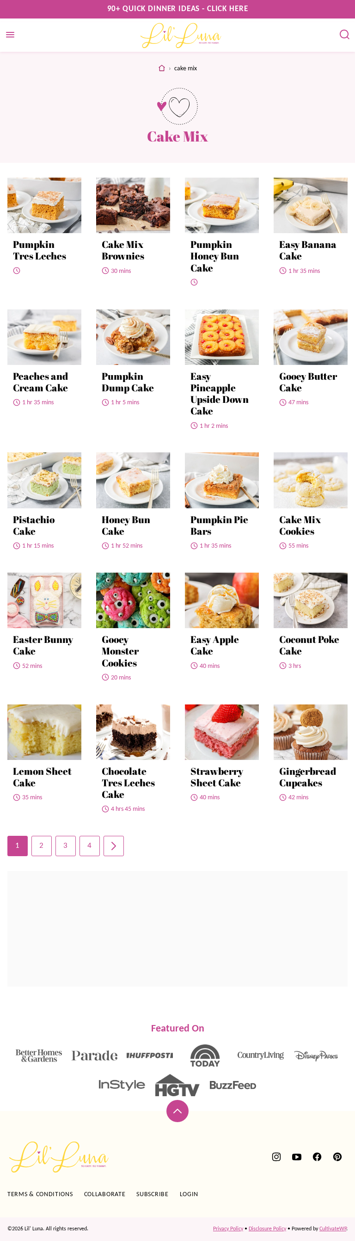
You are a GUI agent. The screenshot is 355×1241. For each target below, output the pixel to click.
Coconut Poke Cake (309, 645)
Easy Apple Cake (214, 645)
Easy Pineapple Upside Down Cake (219, 394)
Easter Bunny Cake (43, 645)
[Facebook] (317, 1157)
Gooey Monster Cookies (120, 651)
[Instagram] (276, 1157)
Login (189, 1194)
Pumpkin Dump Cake (128, 382)
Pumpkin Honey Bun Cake (214, 256)
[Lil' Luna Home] (181, 35)
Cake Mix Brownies (123, 250)
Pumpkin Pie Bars (219, 525)
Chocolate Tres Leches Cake (128, 783)
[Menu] (10, 35)
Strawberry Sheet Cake (216, 777)
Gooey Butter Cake (308, 382)
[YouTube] (297, 1157)
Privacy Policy (228, 1229)
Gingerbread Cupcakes (307, 777)
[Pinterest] (337, 1157)
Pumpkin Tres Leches (39, 250)
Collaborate (105, 1194)
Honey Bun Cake (126, 525)
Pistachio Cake (34, 525)
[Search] (345, 35)
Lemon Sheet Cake (42, 777)
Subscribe (152, 1194)
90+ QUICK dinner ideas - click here (177, 9)
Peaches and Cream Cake (40, 382)
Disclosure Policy (267, 1229)
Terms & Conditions (40, 1194)
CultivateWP (332, 1229)
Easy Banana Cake (308, 250)
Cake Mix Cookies (300, 525)
